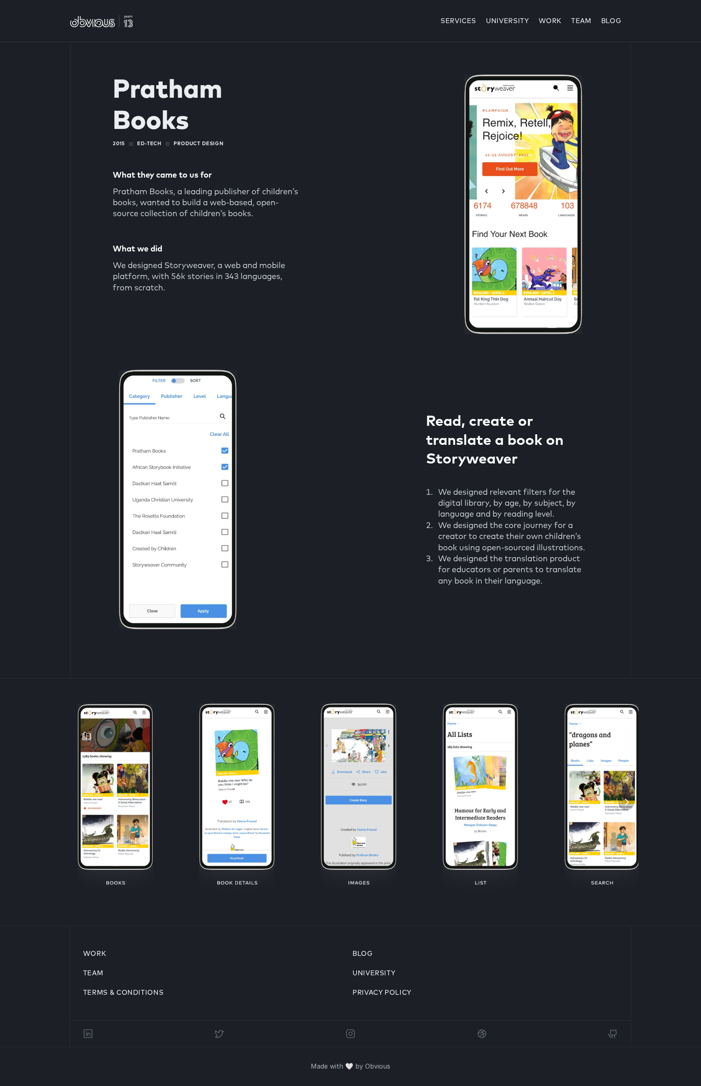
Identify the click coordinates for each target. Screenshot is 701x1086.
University (374, 973)
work (94, 954)
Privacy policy (382, 992)
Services (458, 21)
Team (581, 21)
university (507, 21)
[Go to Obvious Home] (101, 21)
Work (550, 21)
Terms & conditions (123, 992)
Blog (611, 21)
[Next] (626, 802)
